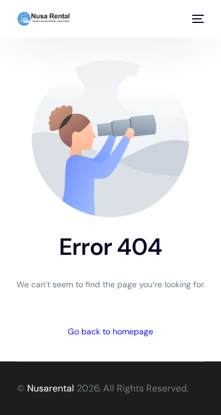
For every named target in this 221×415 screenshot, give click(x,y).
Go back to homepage (110, 331)
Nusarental (50, 388)
